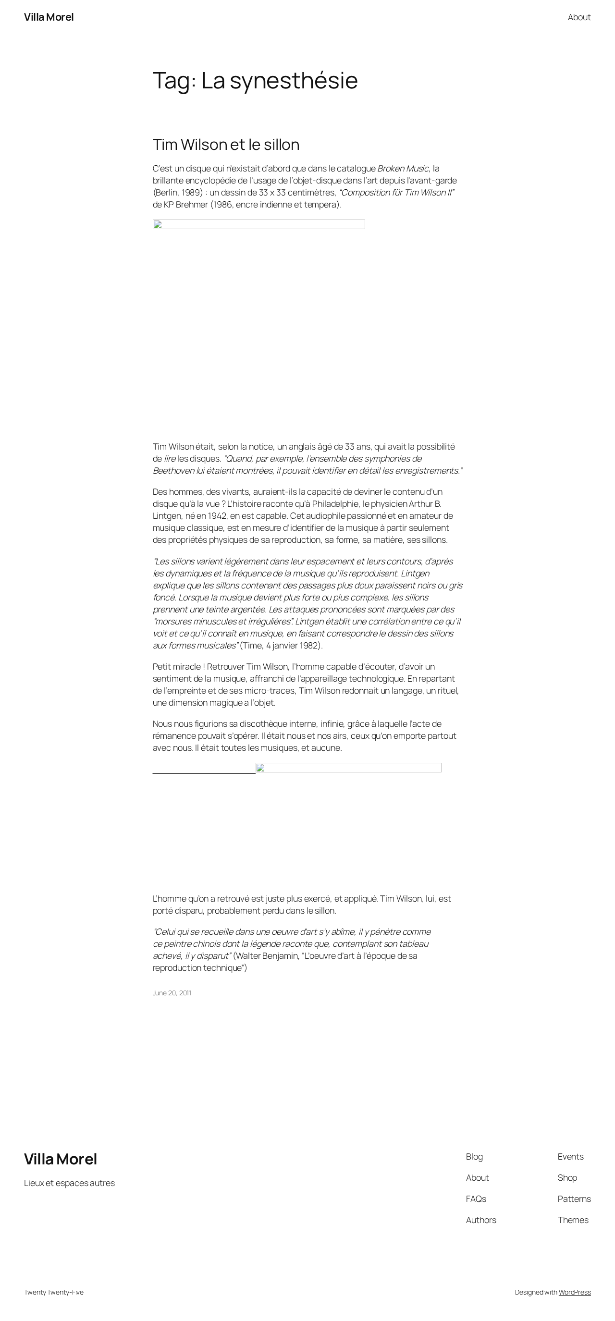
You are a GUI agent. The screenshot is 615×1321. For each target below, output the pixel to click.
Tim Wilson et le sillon (226, 144)
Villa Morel (49, 17)
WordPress (575, 1292)
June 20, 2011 (172, 992)
